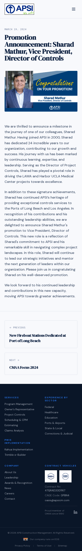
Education (51, 417)
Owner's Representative (19, 409)
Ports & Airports (55, 423)
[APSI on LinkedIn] (75, 512)
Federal (49, 407)
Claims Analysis (14, 430)
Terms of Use (44, 545)
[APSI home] (20, 9)
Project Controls (15, 414)
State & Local (53, 428)
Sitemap (62, 545)
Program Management (19, 404)
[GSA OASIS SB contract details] (51, 476)
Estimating (11, 425)
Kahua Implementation (19, 449)
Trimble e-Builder (15, 454)
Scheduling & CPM (16, 420)
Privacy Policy (22, 545)
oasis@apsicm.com (57, 500)
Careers (9, 493)
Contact (10, 498)
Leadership (11, 477)
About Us (10, 472)
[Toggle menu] (73, 9)
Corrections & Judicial (59, 433)
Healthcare (51, 412)
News (8, 488)
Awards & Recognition (18, 482)
